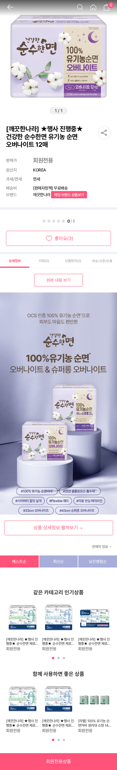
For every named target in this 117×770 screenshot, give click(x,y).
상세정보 (15, 261)
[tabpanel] (22, 627)
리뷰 (44, 261)
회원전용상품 (58, 761)
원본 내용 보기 (58, 280)
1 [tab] (54, 660)
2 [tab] (59, 660)
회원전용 (43, 160)
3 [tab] (64, 660)
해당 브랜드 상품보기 (69, 195)
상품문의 (73, 261)
